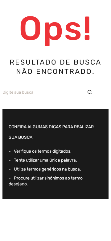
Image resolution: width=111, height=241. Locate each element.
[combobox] (48, 92)
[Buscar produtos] (91, 92)
